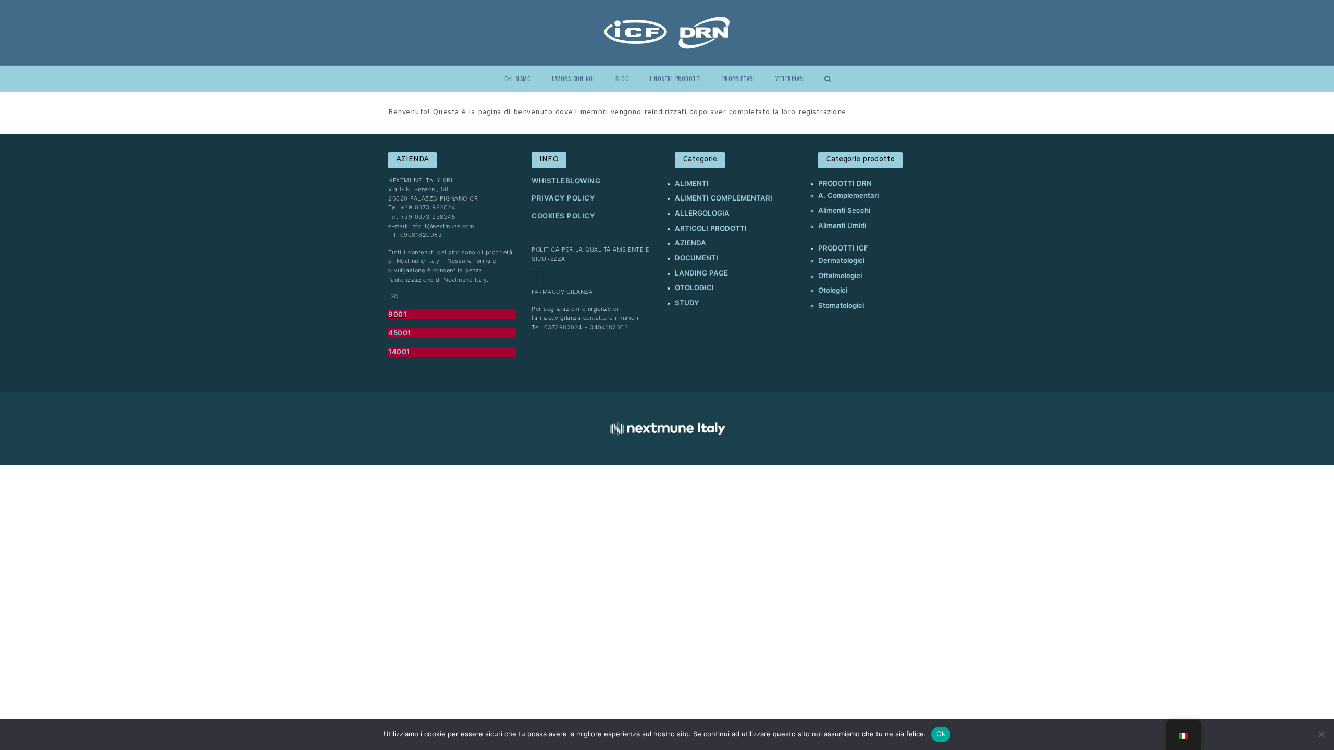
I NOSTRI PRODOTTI (675, 78)
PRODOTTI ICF (843, 248)
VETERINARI (790, 78)
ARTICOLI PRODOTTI (711, 228)
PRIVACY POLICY (563, 198)
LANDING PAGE (701, 273)
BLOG (622, 78)
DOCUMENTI (696, 258)
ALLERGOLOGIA (702, 213)
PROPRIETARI (738, 78)
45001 (399, 333)
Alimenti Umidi (842, 225)
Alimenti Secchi (844, 210)
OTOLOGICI (694, 287)
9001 (397, 314)
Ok (941, 734)
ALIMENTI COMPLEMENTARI (723, 198)
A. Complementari (848, 195)
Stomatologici (841, 305)
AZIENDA (690, 243)
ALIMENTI (692, 183)
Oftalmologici (840, 275)
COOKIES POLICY (563, 215)
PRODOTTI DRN (845, 183)
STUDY (687, 302)
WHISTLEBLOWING (566, 181)
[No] (1321, 734)
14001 (399, 351)
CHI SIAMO (518, 78)
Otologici (832, 290)
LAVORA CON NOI (573, 78)
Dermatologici (841, 260)
